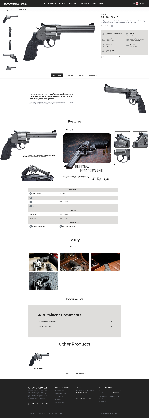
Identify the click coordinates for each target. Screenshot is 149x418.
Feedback (42, 413)
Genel (77, 247)
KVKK (61, 413)
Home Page (5, 10)
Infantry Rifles (59, 396)
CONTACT (102, 3)
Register (115, 392)
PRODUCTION (73, 3)
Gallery (81, 75)
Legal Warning (52, 413)
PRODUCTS (62, 3)
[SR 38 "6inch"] (59, 41)
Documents (93, 75)
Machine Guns (59, 391)
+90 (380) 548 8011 (81, 393)
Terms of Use (32, 413)
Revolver (14, 10)
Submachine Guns (60, 393)
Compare (106, 57)
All (71, 247)
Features (70, 75)
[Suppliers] (142, 3)
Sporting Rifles (59, 402)
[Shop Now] (136, 3)
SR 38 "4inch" (39, 368)
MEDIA (94, 3)
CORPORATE (52, 3)
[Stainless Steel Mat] (112, 26)
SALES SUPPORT (84, 3)
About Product (57, 75)
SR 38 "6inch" (22, 10)
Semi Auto (58, 399)
